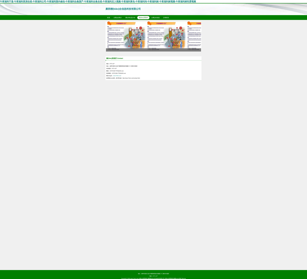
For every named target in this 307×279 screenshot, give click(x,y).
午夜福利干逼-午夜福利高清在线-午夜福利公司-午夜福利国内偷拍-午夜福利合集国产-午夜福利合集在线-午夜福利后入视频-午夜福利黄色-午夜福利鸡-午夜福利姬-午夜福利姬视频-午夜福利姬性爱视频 (98, 1)
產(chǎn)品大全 (130, 17)
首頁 (108, 17)
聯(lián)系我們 (143, 17)
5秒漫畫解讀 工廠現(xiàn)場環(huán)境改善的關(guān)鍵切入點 (153, 37)
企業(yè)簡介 (118, 17)
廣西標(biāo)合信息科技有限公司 (123, 9)
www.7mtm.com (117, 75)
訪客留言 (166, 17)
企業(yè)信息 (155, 17)
